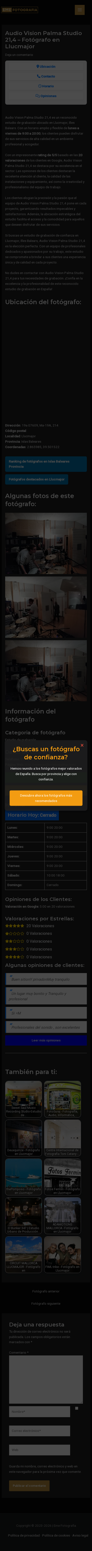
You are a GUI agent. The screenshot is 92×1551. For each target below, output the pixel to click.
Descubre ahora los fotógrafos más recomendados (46, 797)
